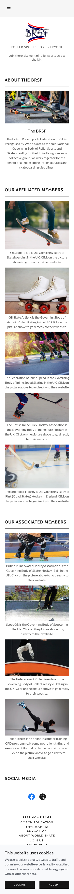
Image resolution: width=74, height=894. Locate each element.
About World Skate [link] (37, 835)
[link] (37, 33)
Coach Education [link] (37, 822)
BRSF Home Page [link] (36, 817)
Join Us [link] (36, 840)
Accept (54, 884)
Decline (20, 884)
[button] (9, 9)
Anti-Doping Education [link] (36, 828)
